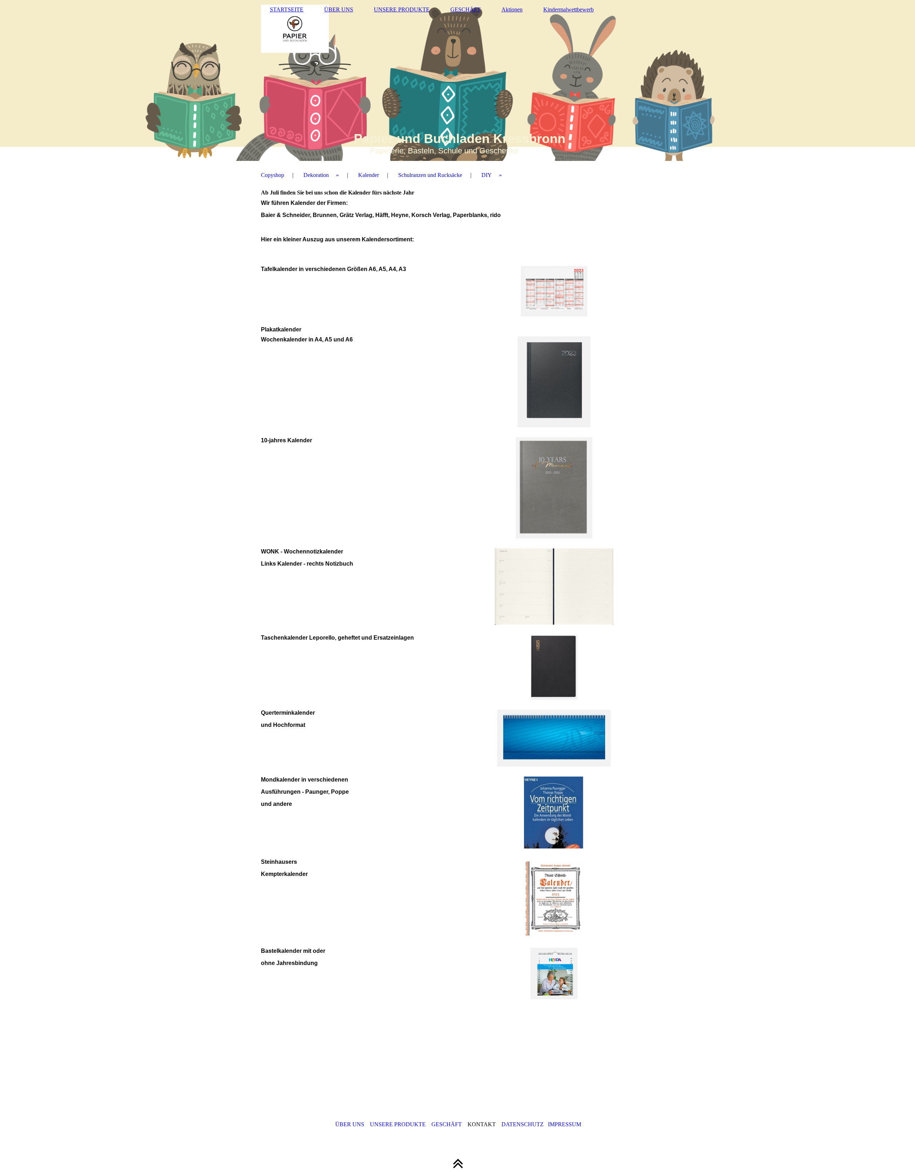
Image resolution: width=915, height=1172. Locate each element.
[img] (457, 80)
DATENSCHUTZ (522, 1124)
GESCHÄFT (465, 9)
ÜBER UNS (338, 9)
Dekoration (316, 175)
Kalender (368, 175)
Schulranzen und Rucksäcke (430, 175)
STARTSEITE (286, 9)
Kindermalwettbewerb (568, 9)
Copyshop (272, 175)
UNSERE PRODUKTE (402, 9)
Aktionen (512, 9)
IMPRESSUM (564, 1124)
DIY (486, 175)
